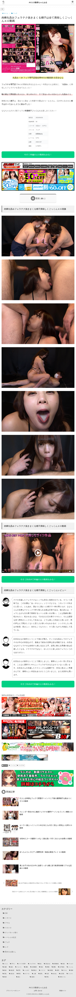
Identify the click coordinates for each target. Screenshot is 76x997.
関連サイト (62, 990)
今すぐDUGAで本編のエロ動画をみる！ (38, 579)
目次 (38, 198)
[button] (69, 542)
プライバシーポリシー (13, 990)
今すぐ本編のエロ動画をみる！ (38, 155)
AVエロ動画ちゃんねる (38, 2)
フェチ (5, 765)
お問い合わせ (38, 990)
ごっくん (12, 765)
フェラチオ (21, 765)
